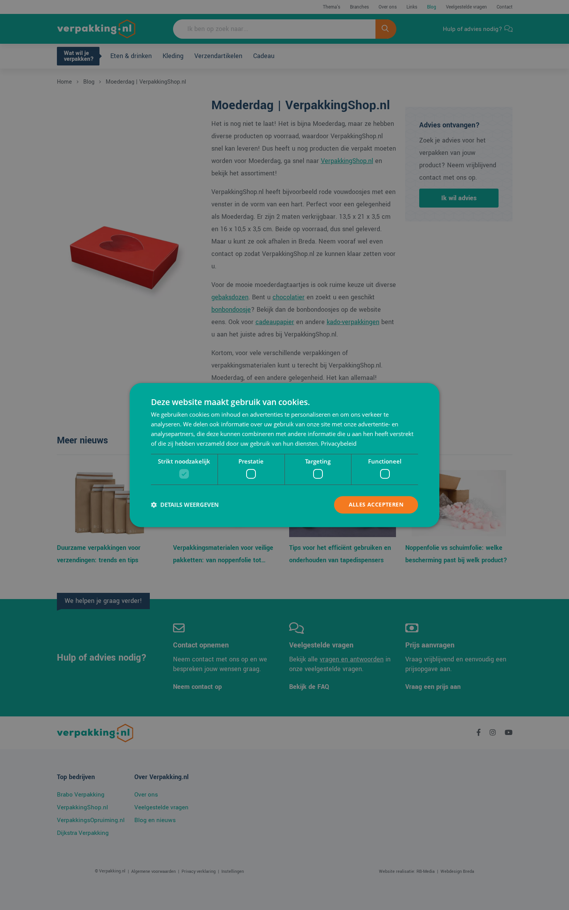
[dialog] (284, 455)
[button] (185, 504)
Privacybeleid (338, 443)
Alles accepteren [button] (376, 504)
